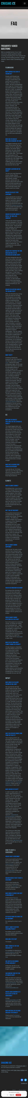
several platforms (9, 952)
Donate (14, 1090)
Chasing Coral (9, 782)
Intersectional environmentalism (11, 815)
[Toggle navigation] (24, 3)
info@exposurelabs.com (11, 987)
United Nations (18, 488)
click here (14, 886)
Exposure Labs (21, 1066)
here (6, 957)
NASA (8, 518)
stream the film (9, 864)
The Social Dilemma (10, 401)
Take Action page (17, 840)
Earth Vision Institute (19, 1070)
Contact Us (24, 1083)
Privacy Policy (22, 1090)
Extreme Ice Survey (17, 205)
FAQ (5, 1090)
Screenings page (9, 870)
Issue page (20, 636)
